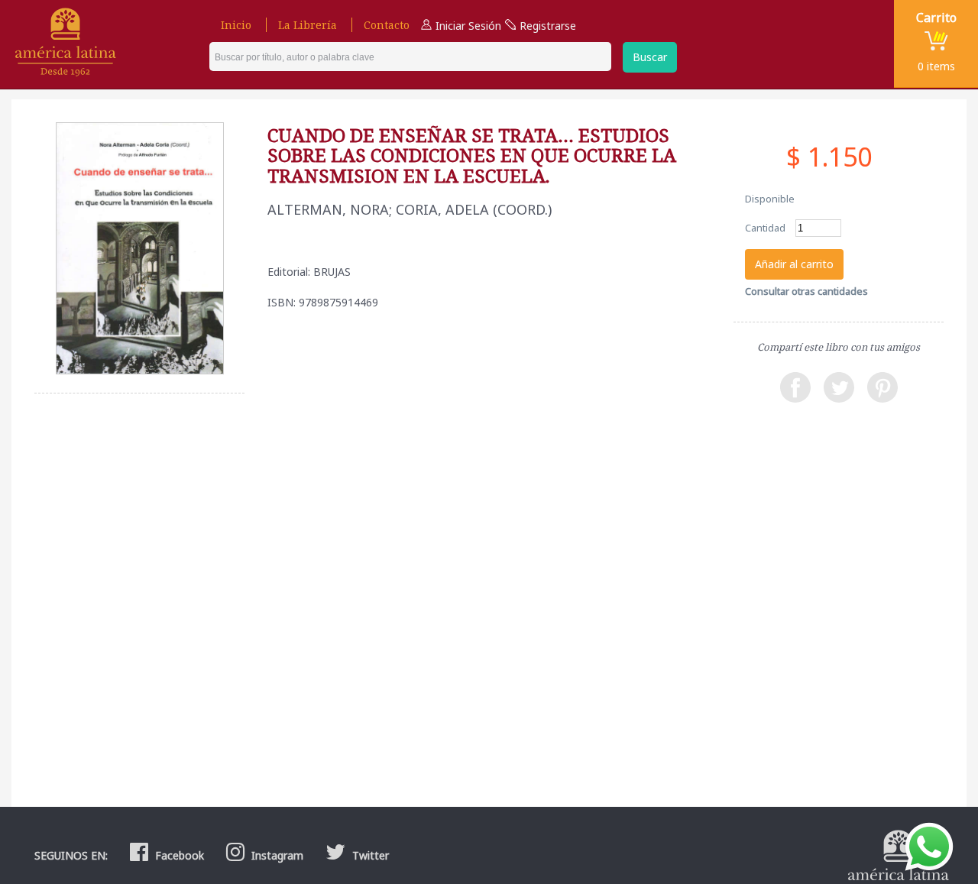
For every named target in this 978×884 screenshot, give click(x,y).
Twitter (369, 855)
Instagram (275, 855)
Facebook (178, 855)
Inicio (236, 25)
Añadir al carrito (794, 264)
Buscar (650, 57)
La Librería (307, 25)
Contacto (387, 25)
